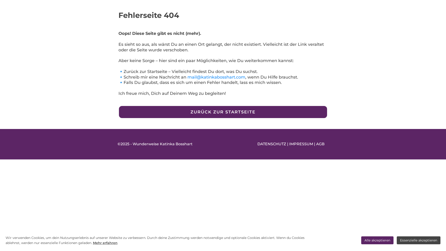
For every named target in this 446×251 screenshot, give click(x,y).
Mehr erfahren (105, 243)
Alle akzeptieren (377, 240)
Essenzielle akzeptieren (418, 240)
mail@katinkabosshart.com (216, 77)
